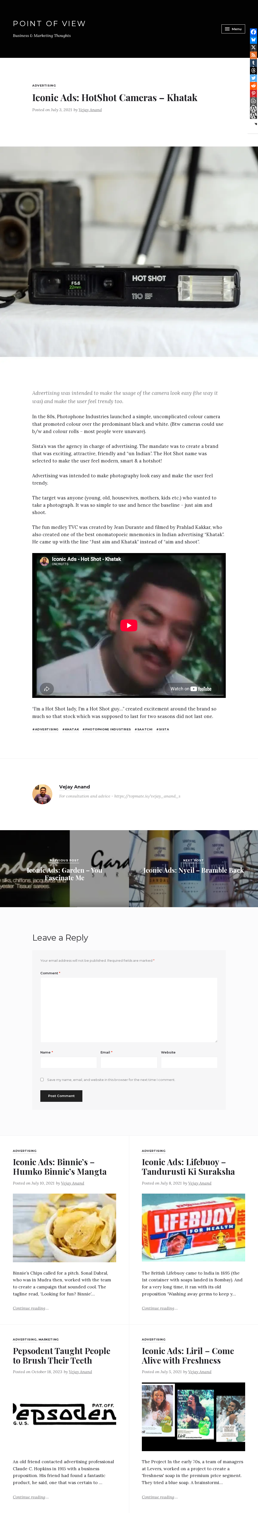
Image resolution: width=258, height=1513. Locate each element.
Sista (164, 729)
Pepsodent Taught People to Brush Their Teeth (61, 1355)
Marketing (49, 1339)
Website (168, 1052)
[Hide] (256, 124)
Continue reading (31, 1308)
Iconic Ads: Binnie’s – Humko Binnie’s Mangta (60, 1166)
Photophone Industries (108, 729)
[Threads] (253, 70)
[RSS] (253, 55)
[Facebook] (253, 31)
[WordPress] (253, 108)
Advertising (44, 85)
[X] (253, 47)
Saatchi (145, 729)
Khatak (72, 729)
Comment (50, 973)
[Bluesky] (253, 39)
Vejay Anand (90, 109)
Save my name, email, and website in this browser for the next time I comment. (111, 1080)
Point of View (49, 23)
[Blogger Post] (253, 100)
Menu (237, 29)
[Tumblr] (253, 62)
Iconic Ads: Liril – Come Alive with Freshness (188, 1355)
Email (106, 1052)
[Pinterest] (253, 93)
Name (46, 1052)
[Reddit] (253, 85)
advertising (47, 729)
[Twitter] (253, 77)
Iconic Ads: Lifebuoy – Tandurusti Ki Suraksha (188, 1166)
